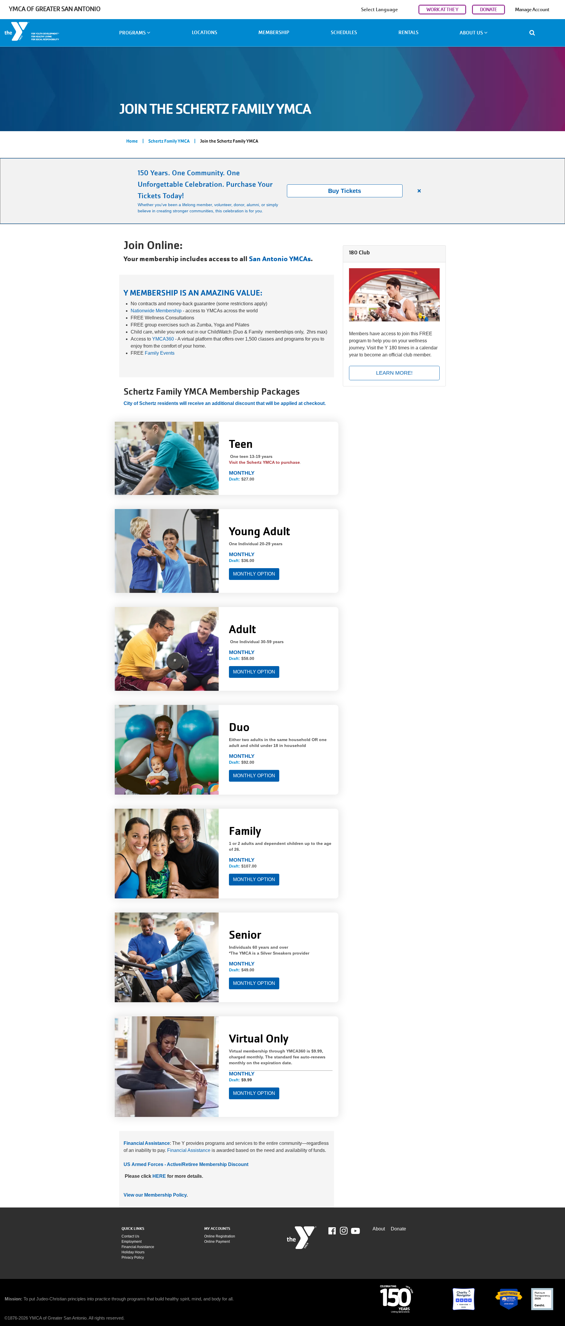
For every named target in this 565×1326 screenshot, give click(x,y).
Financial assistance (138, 1247)
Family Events (160, 353)
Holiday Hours (133, 1252)
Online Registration (219, 1236)
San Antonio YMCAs (280, 258)
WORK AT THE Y (442, 9)
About (379, 1228)
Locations (204, 32)
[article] (282, 191)
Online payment (217, 1242)
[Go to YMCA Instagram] (344, 1230)
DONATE (488, 9)
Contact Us (130, 1236)
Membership (273, 32)
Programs (133, 32)
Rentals (408, 32)
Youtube (355, 1231)
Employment (132, 1242)
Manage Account (532, 9)
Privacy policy (133, 1257)
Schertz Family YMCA (169, 141)
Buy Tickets (344, 191)
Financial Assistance (188, 1150)
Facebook (336, 1231)
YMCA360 (163, 338)
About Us (472, 32)
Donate (398, 1228)
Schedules (344, 32)
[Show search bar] (534, 32)
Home (132, 141)
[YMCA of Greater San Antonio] (47, 33)
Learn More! (394, 373)
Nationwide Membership (156, 310)
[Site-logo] (301, 1237)
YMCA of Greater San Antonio (54, 9)
